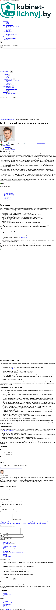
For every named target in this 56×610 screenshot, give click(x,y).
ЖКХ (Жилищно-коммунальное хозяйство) (14, 552)
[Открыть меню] (1, 47)
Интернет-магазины (11, 38)
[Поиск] (15, 97)
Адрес (9, 202)
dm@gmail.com (6, 459)
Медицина (8, 29)
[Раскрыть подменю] (9, 74)
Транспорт (5, 39)
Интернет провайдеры (11, 34)
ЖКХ (7, 27)
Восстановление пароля (9, 194)
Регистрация (6, 191)
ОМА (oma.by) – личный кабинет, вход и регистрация (14, 574)
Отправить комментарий (6, 538)
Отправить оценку (5, 499)
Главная (2, 119)
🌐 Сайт (2, 149)
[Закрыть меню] (11, 71)
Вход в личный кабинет (9, 193)
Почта (9, 200)
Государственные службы (12, 26)
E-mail (2, 536)
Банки (7, 22)
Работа (5, 554)
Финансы (5, 21)
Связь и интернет (7, 31)
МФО (7, 23)
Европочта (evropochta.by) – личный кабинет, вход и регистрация (17, 566)
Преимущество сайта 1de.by (10, 195)
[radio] (29, 491)
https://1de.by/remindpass (9, 368)
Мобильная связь (10, 32)
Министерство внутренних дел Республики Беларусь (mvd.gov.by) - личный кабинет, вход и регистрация (25, 562)
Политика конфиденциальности (11, 595)
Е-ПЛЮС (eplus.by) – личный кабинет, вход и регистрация (15, 568)
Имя (1, 535)
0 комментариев (41, 143)
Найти (16, 45)
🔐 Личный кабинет (10, 149)
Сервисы (8, 35)
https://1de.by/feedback (9, 430)
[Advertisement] (28, 59)
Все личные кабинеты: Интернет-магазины (11, 468)
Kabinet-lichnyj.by (8, 609)
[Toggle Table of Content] (1, 189)
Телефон (9, 199)
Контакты (6, 198)
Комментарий (4, 533)
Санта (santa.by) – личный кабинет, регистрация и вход (15, 571)
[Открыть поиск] (1, 42)
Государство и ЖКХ (8, 25)
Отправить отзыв (17, 519)
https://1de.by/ (6, 145)
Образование (9, 30)
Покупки (5, 36)
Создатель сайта (7, 594)
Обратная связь (7, 197)
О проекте (5, 593)
